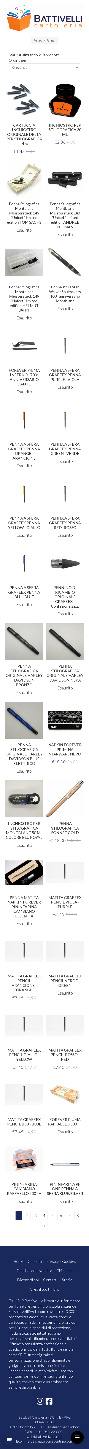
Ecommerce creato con (44, 1441)
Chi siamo (64, 1270)
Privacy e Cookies (61, 1261)
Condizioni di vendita (34, 1270)
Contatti (50, 1279)
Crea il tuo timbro (44, 1289)
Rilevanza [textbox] (19, 67)
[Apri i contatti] (9, 1440)
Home (18, 1261)
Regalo (37, 40)
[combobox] (44, 67)
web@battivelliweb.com (44, 1436)
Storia (67, 1279)
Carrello (35, 1261)
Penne (50, 40)
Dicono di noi (28, 1279)
